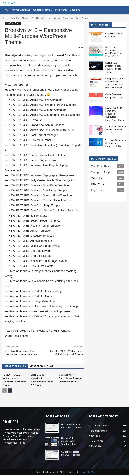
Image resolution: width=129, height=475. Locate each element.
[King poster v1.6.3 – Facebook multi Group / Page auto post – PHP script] (96, 82)
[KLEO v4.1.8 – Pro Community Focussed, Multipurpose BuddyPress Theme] (96, 111)
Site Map (91, 472)
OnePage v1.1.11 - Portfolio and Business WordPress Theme (70, 378)
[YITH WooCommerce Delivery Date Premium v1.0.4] (96, 143)
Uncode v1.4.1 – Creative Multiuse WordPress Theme (69, 441)
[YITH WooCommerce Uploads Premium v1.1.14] (96, 130)
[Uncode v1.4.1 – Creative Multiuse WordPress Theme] (52, 441)
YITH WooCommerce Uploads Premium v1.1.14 (115, 129)
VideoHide (75, 10)
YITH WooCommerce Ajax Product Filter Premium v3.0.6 (21, 353)
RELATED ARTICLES (15, 366)
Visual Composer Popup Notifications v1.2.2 (114, 97)
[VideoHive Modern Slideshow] (96, 37)
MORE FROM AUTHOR (41, 366)
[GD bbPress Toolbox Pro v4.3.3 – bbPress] (52, 455)
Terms (82, 472)
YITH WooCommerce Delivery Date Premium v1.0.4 (115, 143)
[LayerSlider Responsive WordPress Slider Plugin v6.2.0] (96, 51)
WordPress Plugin (42, 10)
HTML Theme (61, 10)
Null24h (9, 3)
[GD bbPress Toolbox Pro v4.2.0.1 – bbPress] (52, 428)
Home (6, 10)
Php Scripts (97, 190)
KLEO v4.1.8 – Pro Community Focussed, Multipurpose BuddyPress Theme (114, 114)
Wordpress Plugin (101, 172)
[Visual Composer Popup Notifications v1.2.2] (96, 98)
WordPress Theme (21, 10)
